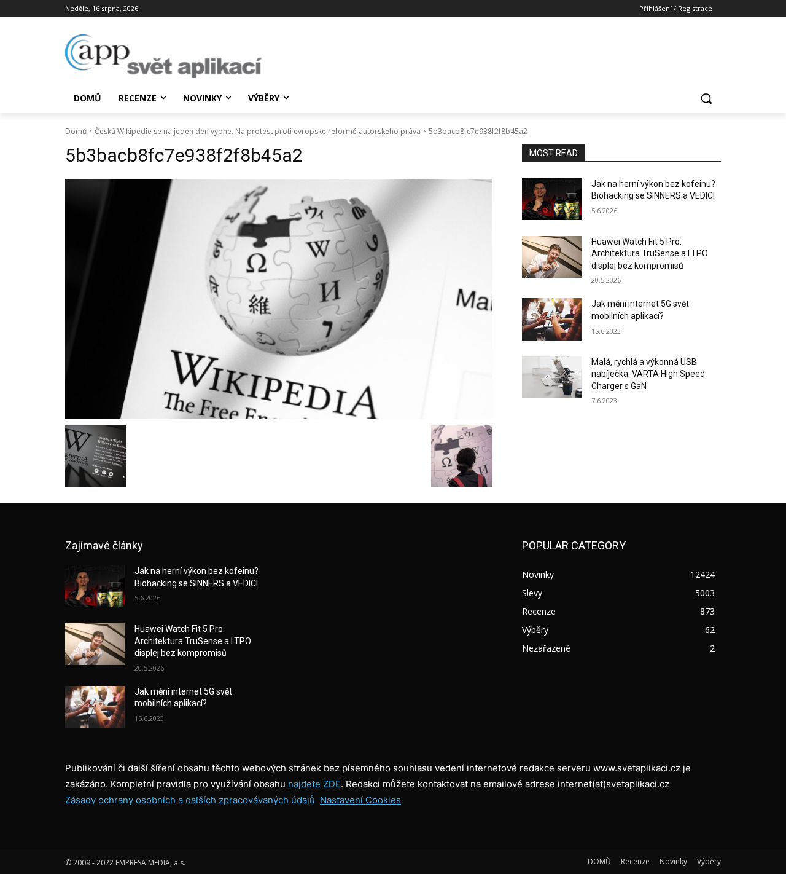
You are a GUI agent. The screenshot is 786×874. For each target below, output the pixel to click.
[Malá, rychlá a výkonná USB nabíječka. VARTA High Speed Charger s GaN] (552, 377)
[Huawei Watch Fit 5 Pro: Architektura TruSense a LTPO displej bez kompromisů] (552, 257)
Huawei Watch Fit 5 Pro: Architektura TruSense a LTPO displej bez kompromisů (649, 253)
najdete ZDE (314, 784)
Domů (76, 131)
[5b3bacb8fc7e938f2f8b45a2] (278, 299)
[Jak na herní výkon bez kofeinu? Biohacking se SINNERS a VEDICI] (552, 199)
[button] (706, 98)
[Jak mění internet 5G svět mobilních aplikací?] (552, 319)
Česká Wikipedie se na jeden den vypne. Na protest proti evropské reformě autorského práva (258, 131)
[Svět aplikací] (163, 56)
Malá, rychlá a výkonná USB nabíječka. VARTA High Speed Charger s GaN (648, 374)
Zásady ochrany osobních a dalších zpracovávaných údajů (190, 800)
